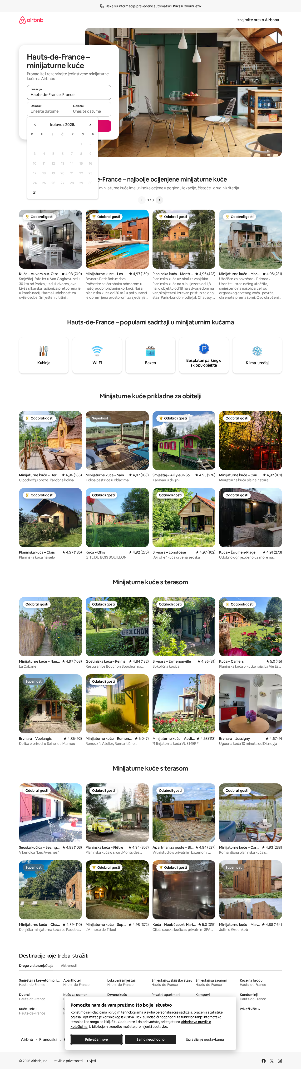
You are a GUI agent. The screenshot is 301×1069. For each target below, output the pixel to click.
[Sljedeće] (159, 200)
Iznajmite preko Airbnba (258, 19)
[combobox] (69, 94)
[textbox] (48, 111)
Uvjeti (91, 1061)
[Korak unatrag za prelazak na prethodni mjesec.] (35, 124)
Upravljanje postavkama (205, 1039)
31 (34, 193)
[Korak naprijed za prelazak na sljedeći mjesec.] (90, 124)
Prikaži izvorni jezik (187, 6)
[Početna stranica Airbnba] (31, 19)
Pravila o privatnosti (68, 1061)
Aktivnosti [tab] (69, 965)
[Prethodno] (142, 200)
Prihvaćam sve (96, 1039)
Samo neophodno (151, 1039)
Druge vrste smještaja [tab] (36, 965)
